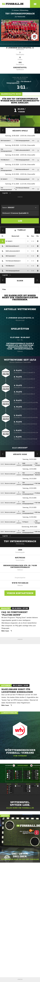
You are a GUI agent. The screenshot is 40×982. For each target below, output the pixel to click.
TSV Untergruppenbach (20, 541)
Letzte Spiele (37, 130)
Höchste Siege (20, 454)
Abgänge (3, 280)
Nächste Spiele (20, 130)
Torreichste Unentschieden (37, 453)
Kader (20, 280)
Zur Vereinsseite (20, 16)
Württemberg (24, 10)
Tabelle (22, 230)
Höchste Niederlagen (3, 453)
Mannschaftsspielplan (3, 130)
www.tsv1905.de (20, 583)
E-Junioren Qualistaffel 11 (20, 48)
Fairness (3, 230)
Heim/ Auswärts (37, 230)
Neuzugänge (37, 280)
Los (20, 221)
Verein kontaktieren (20, 593)
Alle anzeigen (19, 448)
